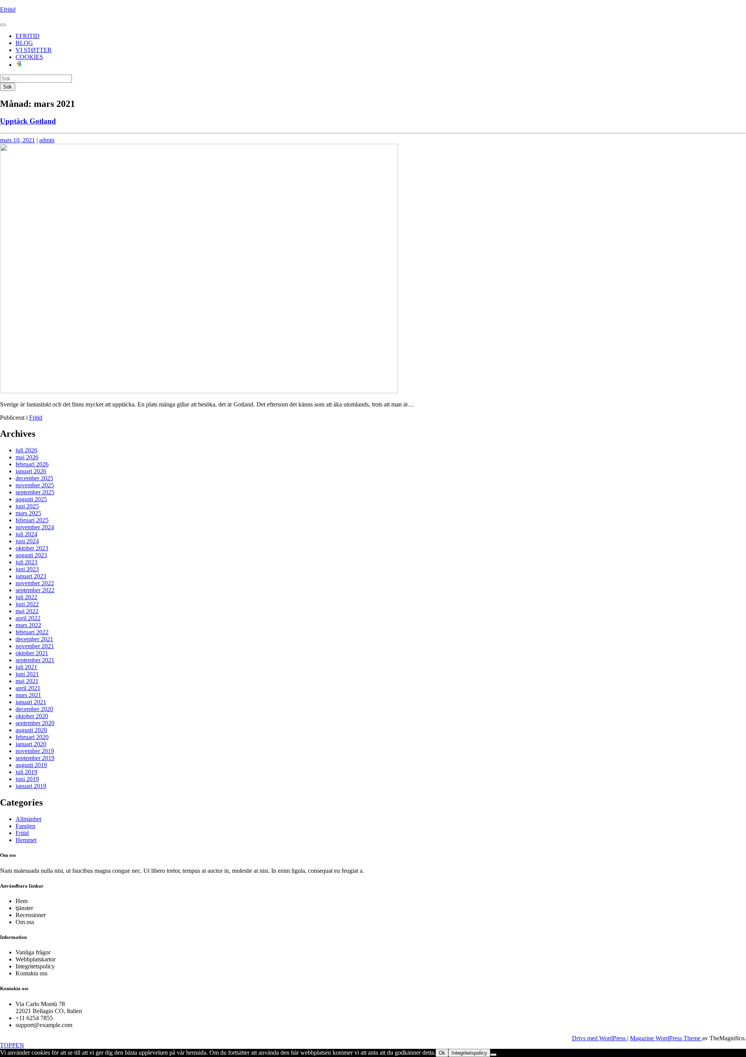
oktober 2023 (32, 548)
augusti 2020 (31, 730)
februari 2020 (32, 737)
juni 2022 (27, 604)
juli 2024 (26, 534)
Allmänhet (28, 819)
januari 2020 (31, 744)
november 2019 (35, 751)
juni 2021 (27, 674)
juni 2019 (27, 779)
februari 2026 (32, 464)
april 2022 (28, 618)
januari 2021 (31, 702)
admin (46, 140)
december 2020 (34, 709)
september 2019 (35, 758)
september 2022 (35, 590)
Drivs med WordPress (599, 1038)
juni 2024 (27, 541)
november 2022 (35, 583)
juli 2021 (26, 667)
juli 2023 (26, 562)
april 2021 (28, 688)
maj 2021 (27, 681)
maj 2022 (27, 611)
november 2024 (35, 527)
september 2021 (35, 660)
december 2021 (34, 639)
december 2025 (34, 478)
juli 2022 (26, 597)
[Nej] (493, 1055)
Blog (24, 43)
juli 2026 (26, 450)
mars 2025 (28, 513)
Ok (442, 1053)
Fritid (35, 417)
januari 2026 (31, 471)
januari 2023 (31, 576)
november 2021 (35, 646)
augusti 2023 (31, 555)
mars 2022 (28, 625)
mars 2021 (28, 695)
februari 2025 (32, 520)
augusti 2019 (31, 765)
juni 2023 (27, 569)
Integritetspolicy (469, 1053)
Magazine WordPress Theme (666, 1038)
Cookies (29, 57)
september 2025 (35, 492)
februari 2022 (32, 632)
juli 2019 (26, 772)
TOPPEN (12, 1045)
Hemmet (26, 840)
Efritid (8, 9)
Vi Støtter (34, 50)
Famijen (25, 826)
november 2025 (35, 485)
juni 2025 (27, 506)
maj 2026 (27, 457)
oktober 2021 (32, 653)
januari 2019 (31, 786)
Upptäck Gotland (28, 121)
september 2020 (35, 723)
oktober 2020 (32, 716)
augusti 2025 (31, 499)
